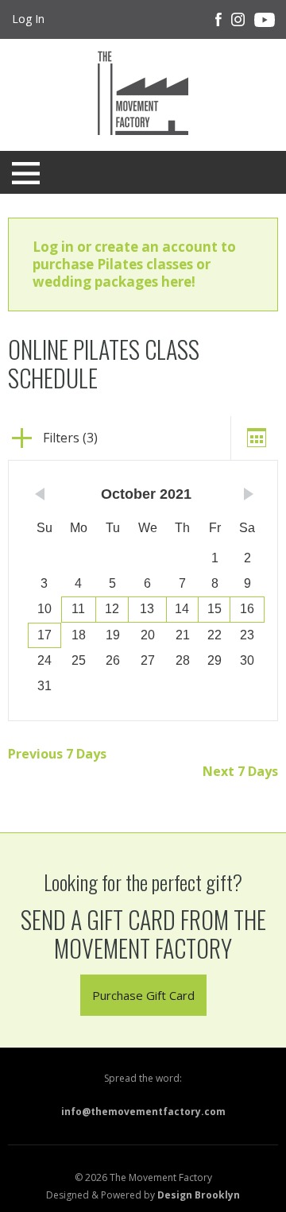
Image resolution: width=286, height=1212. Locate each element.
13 (147, 609)
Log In (28, 18)
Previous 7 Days (57, 753)
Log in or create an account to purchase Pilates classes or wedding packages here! (134, 264)
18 (79, 635)
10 (44, 609)
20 (148, 635)
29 (214, 660)
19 (113, 635)
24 (44, 660)
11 (78, 609)
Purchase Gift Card (143, 995)
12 (112, 609)
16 (247, 609)
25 (79, 660)
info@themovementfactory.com (143, 1111)
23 (247, 635)
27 (148, 660)
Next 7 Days (240, 771)
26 (113, 660)
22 (214, 635)
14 (182, 609)
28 (183, 660)
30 (247, 660)
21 (183, 635)
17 (44, 635)
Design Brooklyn (198, 1195)
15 (214, 609)
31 (44, 686)
